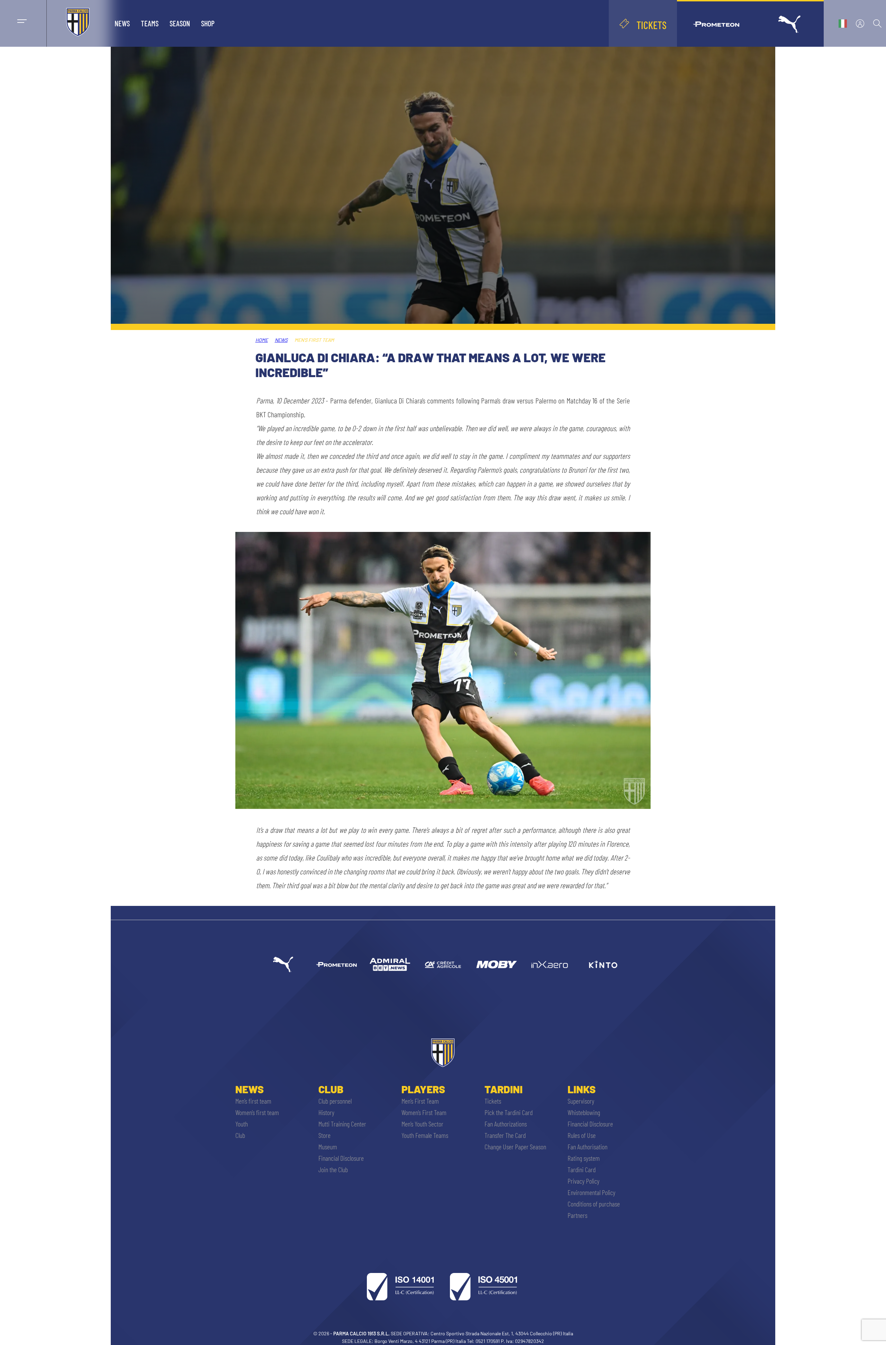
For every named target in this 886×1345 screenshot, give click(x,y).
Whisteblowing (584, 1112)
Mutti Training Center (342, 1124)
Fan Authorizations (506, 1124)
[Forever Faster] (283, 964)
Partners (577, 1215)
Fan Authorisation (587, 1146)
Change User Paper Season (515, 1146)
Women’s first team (257, 1112)
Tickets (493, 1101)
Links (582, 1089)
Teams (150, 23)
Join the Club (333, 1169)
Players (423, 1089)
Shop (208, 23)
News (122, 23)
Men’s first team (253, 1101)
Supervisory (581, 1101)
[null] (389, 964)
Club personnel (335, 1101)
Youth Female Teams (424, 1135)
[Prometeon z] (336, 964)
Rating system (584, 1158)
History (326, 1112)
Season (180, 23)
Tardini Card (582, 1169)
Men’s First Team (420, 1101)
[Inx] (549, 964)
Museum (327, 1146)
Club (240, 1135)
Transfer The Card (505, 1135)
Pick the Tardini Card (509, 1112)
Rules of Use (582, 1135)
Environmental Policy (591, 1192)
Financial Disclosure (341, 1158)
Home (261, 340)
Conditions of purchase (594, 1204)
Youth (241, 1124)
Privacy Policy (583, 1181)
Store (324, 1135)
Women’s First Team (423, 1112)
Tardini (504, 1089)
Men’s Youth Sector (422, 1124)
